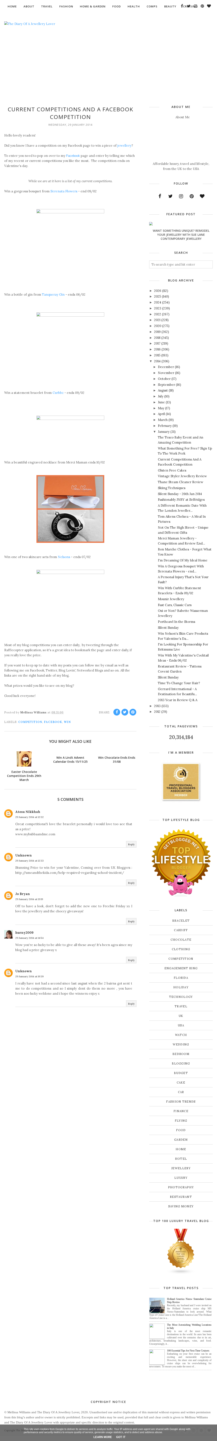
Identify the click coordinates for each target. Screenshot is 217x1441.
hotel (181, 1159)
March (163, 420)
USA (181, 1025)
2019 (157, 332)
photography (181, 1187)
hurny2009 (24, 933)
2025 (157, 296)
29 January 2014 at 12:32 (29, 817)
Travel (181, 1006)
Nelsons (64, 557)
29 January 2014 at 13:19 (29, 899)
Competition (30, 722)
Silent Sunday (168, 628)
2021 (157, 320)
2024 (157, 302)
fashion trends (181, 1101)
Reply (131, 844)
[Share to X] (124, 712)
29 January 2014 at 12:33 (29, 860)
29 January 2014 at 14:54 (29, 937)
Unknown (23, 855)
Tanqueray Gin (53, 294)
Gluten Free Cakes (172, 470)
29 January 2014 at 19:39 (29, 976)
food (181, 1130)
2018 (157, 338)
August (163, 390)
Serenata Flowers (63, 191)
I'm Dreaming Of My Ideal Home (182, 560)
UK (181, 1016)
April (161, 414)
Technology (181, 997)
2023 (157, 308)
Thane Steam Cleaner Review (180, 482)
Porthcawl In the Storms (176, 622)
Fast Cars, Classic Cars (175, 605)
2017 (157, 343)
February (165, 426)
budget (181, 1073)
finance (181, 1111)
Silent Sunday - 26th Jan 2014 (180, 494)
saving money (181, 1206)
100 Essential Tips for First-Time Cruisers (188, 1350)
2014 (157, 361)
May (161, 408)
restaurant (181, 1197)
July (160, 396)
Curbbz (58, 393)
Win (67, 722)
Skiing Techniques (171, 488)
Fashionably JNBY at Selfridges (181, 500)
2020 (157, 326)
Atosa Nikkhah (27, 812)
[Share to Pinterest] (132, 712)
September (166, 385)
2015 (157, 355)
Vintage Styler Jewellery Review (182, 476)
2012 (157, 712)
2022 (157, 314)
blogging (181, 1063)
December (166, 367)
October (164, 379)
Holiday (181, 987)
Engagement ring (181, 968)
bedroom (180, 1054)
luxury (181, 1178)
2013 (157, 706)
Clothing (181, 949)
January (164, 432)
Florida (181, 978)
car (181, 1092)
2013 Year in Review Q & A (177, 700)
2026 (157, 291)
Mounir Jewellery (171, 599)
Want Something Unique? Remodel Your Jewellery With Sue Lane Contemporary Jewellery (181, 235)
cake (181, 1082)
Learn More (102, 1437)
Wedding (181, 1044)
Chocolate (181, 940)
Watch (181, 1035)
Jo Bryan (22, 894)
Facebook (73, 155)
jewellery (124, 145)
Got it (120, 1437)
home (181, 1149)
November (166, 373)
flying (181, 1120)
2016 (157, 349)
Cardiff (181, 930)
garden (181, 1140)
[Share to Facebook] (116, 712)
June (161, 402)
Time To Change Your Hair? (179, 683)
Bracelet (181, 921)
